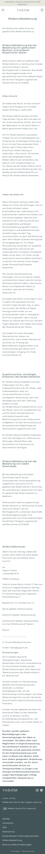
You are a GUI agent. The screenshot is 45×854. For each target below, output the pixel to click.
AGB (4, 827)
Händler (6, 819)
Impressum (8, 823)
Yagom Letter (8, 798)
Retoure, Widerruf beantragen (17, 845)
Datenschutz (8, 832)
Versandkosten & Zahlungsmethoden (20, 836)
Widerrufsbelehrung (12, 840)
